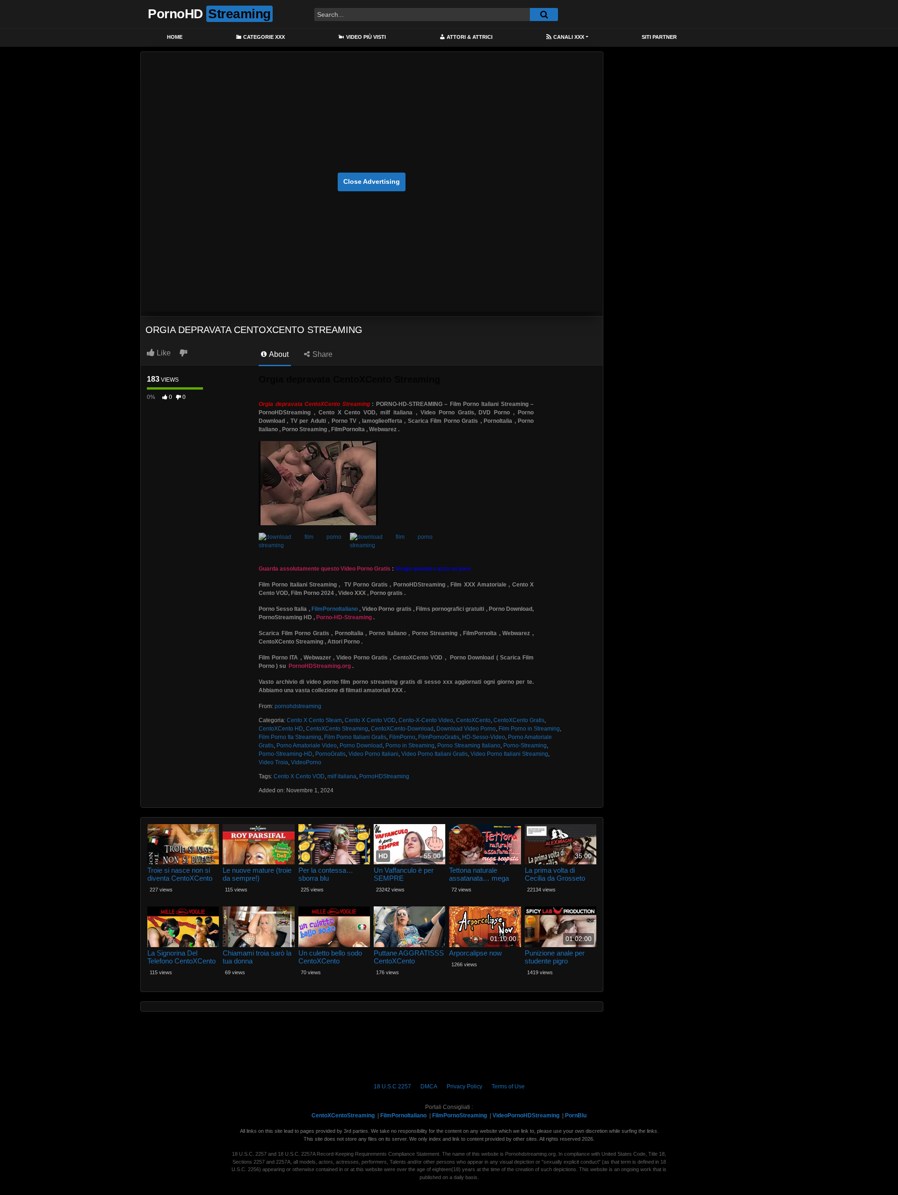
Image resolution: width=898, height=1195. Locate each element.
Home (174, 37)
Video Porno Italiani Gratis (434, 754)
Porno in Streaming (410, 745)
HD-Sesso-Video (483, 737)
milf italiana (341, 776)
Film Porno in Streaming (529, 728)
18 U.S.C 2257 (392, 1086)
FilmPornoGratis (438, 737)
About (278, 354)
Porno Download (361, 745)
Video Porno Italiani (373, 754)
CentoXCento (473, 720)
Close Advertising (371, 181)
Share (322, 354)
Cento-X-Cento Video (425, 720)
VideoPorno (306, 762)
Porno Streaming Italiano (468, 745)
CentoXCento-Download (402, 728)
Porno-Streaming (525, 745)
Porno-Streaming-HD (285, 754)
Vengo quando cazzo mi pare (433, 568)
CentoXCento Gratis (518, 720)
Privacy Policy (464, 1086)
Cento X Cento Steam (314, 720)
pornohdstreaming (298, 706)
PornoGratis (330, 754)
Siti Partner (659, 37)
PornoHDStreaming (384, 776)
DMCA (428, 1086)
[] (544, 14)
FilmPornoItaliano (334, 609)
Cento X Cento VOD (370, 720)
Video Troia (273, 762)
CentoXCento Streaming (337, 728)
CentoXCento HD (281, 728)
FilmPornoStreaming (459, 1115)
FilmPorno (402, 737)
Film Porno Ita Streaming (290, 737)
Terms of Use (508, 1086)
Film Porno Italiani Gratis (355, 737)
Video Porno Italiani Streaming (509, 754)
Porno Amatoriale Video (306, 745)
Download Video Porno (466, 728)
